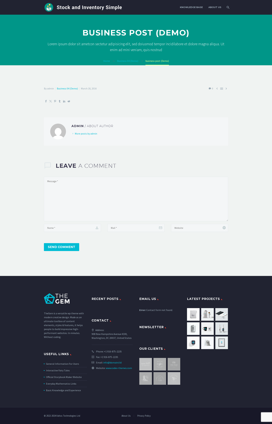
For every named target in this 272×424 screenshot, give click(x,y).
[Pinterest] (55, 101)
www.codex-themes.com (119, 368)
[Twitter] (50, 101)
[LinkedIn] (64, 101)
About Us (214, 7)
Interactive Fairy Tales (58, 370)
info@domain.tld (112, 362)
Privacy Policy (144, 416)
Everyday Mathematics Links (61, 383)
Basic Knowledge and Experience (63, 390)
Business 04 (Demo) (67, 88)
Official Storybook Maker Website (64, 377)
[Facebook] (46, 101)
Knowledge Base (191, 7)
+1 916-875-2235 (113, 351)
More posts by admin (86, 133)
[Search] (228, 7)
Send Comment (61, 247)
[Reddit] (69, 101)
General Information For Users (62, 363)
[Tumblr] (59, 101)
